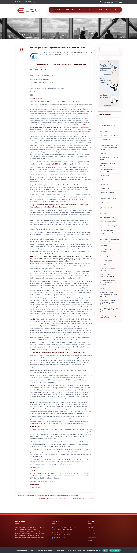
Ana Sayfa (91, 528)
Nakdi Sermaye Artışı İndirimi (108, 222)
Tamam (105, 550)
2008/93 (52, 164)
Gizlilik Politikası (104, 175)
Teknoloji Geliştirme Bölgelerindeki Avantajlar (107, 275)
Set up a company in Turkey (108, 256)
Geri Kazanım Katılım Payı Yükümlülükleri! (107, 170)
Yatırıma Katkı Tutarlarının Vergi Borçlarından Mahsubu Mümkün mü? (109, 309)
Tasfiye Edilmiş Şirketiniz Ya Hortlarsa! (107, 269)
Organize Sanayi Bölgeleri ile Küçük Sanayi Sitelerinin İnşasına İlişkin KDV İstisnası (109, 239)
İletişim (90, 540)
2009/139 (58, 164)
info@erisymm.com (34, 2)
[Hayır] (135, 550)
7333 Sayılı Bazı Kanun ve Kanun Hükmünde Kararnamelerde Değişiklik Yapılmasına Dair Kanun (65, 498)
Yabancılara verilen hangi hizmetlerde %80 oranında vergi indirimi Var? (109, 294)
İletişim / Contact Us (105, 188)
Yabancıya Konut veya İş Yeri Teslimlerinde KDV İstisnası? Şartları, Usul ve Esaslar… (108, 302)
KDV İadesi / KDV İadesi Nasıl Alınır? (108, 208)
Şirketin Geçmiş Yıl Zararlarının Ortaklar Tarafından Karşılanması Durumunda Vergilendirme (29, 528)
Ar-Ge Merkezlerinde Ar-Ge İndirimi (107, 126)
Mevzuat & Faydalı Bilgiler (107, 217)
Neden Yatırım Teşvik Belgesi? (108, 226)
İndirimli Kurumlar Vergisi (107, 192)
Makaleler (103, 213)
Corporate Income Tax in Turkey (109, 135)
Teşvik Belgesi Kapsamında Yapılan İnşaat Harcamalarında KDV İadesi (109, 282)
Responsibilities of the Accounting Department (109, 251)
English (119, 2)
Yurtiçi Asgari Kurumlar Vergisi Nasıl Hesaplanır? (108, 316)
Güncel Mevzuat (92, 537)
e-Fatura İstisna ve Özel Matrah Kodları (109, 158)
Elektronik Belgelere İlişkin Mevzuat (107, 164)
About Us (102, 121)
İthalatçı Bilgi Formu (105, 203)
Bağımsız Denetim (105, 131)
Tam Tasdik (103, 264)
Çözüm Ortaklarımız (105, 139)
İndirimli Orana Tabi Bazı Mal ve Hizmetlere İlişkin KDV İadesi (109, 198)
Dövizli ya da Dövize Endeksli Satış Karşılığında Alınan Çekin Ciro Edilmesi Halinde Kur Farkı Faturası (108, 146)
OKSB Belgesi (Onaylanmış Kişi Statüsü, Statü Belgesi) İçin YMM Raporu (109, 231)
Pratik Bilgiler (103, 245)
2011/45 (65, 164)
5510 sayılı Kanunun (44, 101)
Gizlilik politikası (115, 550)
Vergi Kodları (103, 288)
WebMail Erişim (109, 2)
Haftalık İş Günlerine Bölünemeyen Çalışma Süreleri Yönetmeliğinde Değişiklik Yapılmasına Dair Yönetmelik (47, 495)
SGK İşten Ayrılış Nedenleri (107, 260)
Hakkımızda (103, 180)
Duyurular (103, 153)
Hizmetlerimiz (104, 184)
